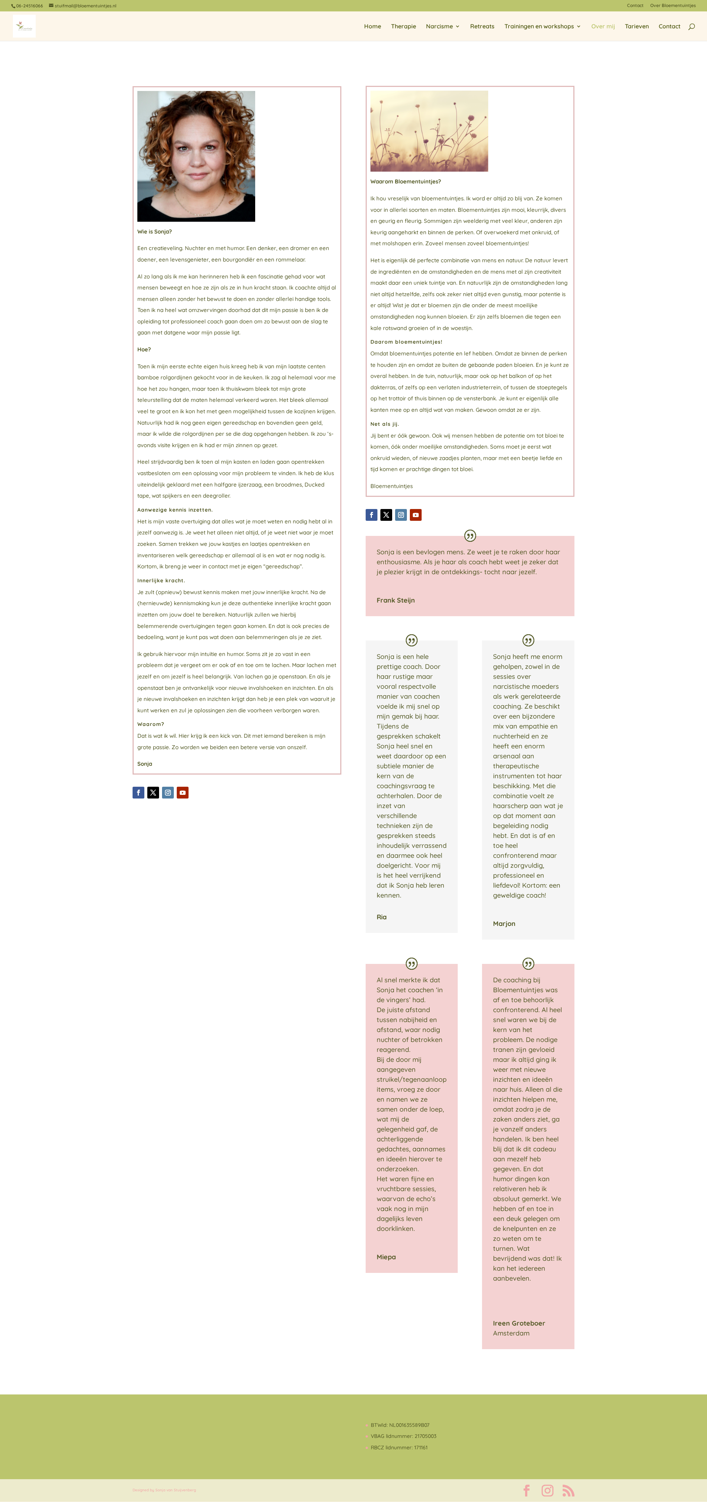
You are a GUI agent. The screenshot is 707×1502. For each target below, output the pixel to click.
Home (372, 27)
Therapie (403, 27)
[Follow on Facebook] (138, 793)
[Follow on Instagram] (168, 793)
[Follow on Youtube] (183, 793)
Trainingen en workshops (539, 27)
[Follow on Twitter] (153, 793)
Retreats (482, 27)
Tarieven (637, 27)
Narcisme (439, 27)
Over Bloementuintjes (673, 5)
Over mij (603, 27)
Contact (635, 5)
